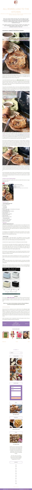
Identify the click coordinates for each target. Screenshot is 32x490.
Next (29, 341)
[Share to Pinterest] (28, 323)
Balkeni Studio (26, 489)
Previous (4, 341)
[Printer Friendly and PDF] (16, 182)
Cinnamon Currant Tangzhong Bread (16, 323)
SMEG (19, 324)
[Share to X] (26, 323)
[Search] (21, 353)
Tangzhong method (15, 325)
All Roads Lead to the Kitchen (13, 489)
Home (17, 341)
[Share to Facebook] (25, 323)
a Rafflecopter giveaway (6, 306)
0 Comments (4, 323)
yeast (19, 325)
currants (13, 324)
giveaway (16, 324)
